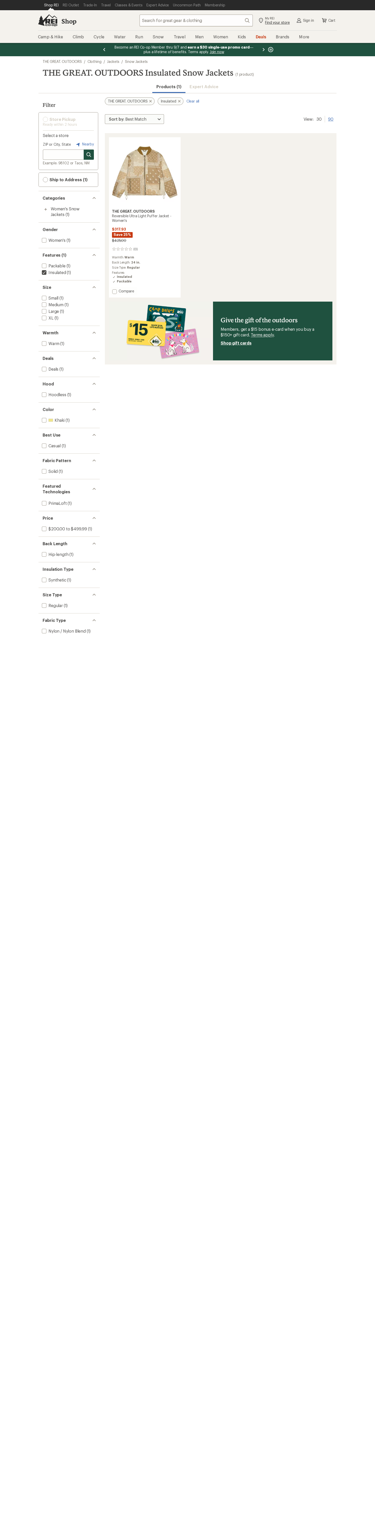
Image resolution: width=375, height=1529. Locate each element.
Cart (331, 20)
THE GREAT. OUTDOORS (62, 61)
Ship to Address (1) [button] (68, 179)
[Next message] (263, 49)
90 (330, 118)
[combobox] (196, 20)
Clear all (192, 101)
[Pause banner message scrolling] (270, 49)
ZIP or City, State (57, 144)
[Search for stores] (89, 155)
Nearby (87, 144)
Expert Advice (204, 86)
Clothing (95, 61)
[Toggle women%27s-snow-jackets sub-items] (46, 209)
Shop (68, 21)
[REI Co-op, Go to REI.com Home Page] (47, 20)
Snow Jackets (136, 61)
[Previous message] (104, 49)
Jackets (113, 61)
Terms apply (262, 334)
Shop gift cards (236, 342)
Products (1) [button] (168, 86)
